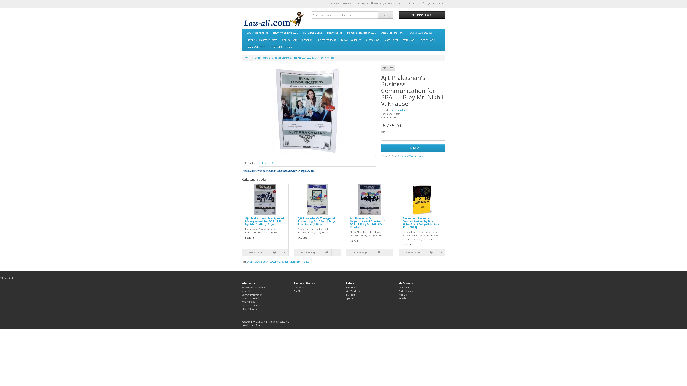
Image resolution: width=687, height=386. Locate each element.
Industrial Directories (281, 47)
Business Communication (275, 261)
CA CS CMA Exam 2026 (421, 32)
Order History (406, 291)
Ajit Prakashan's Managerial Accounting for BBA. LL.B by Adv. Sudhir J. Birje (316, 221)
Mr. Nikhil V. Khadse (299, 261)
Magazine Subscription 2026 (361, 32)
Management (391, 39)
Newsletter (404, 298)
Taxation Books (427, 39)
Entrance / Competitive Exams (262, 39)
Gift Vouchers (353, 291)
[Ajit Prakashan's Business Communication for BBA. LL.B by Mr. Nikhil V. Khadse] (309, 110)
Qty (383, 131)
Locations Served (250, 298)
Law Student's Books (257, 32)
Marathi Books (334, 32)
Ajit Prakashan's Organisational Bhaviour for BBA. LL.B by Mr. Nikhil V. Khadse (369, 222)
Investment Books (327, 39)
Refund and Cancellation (254, 287)
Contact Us (299, 287)
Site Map (298, 291)
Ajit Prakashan (399, 110)
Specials (350, 298)
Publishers (351, 287)
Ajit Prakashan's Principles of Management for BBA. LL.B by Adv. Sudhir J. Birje (264, 221)
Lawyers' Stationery (351, 39)
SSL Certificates (7, 277)
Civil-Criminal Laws (312, 32)
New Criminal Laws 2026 (285, 32)
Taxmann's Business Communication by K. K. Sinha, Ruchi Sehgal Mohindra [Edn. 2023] (421, 222)
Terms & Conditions (252, 305)
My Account (404, 287)
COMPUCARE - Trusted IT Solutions (271, 321)
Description (250, 163)
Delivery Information (252, 294)
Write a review (416, 156)
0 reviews (403, 156)
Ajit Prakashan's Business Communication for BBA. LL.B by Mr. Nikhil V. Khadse (294, 57)
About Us (246, 291)
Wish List (403, 294)
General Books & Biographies (297, 39)
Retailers (350, 294)
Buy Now (413, 148)
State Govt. (408, 39)
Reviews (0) (267, 163)
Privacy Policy (248, 301)
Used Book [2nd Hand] (392, 32)
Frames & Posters (256, 47)
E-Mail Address (249, 309)
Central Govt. (372, 39)
